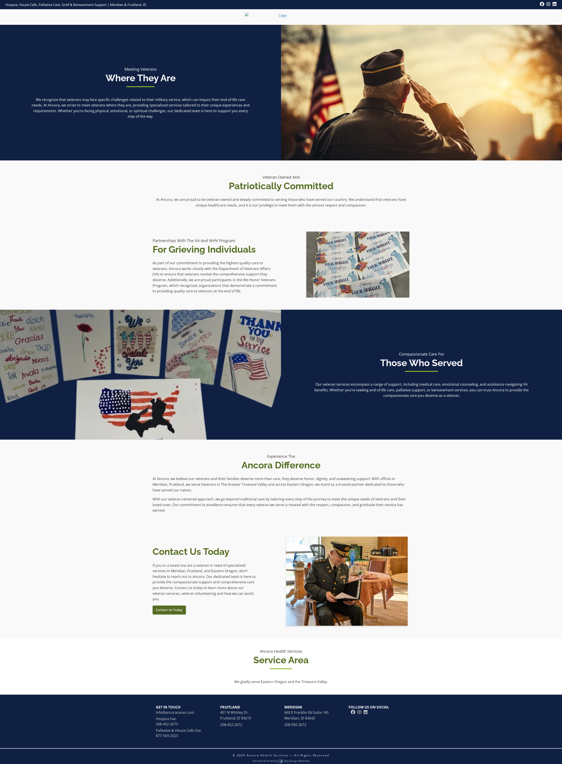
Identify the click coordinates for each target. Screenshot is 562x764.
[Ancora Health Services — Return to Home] (281, 15)
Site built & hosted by (281, 761)
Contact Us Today (169, 610)
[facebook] (542, 4)
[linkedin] (555, 4)
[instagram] (548, 4)
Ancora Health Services (268, 755)
